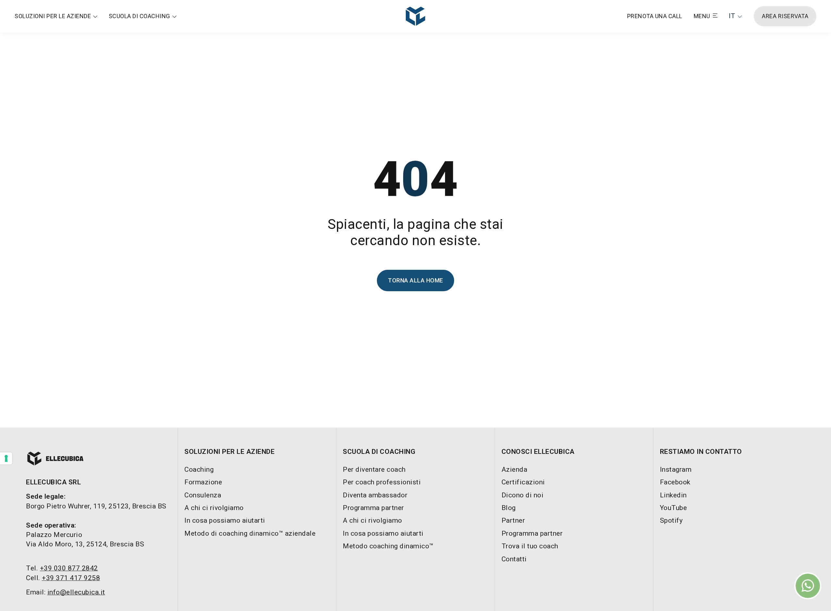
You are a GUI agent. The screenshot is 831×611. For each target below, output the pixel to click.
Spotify (671, 520)
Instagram (676, 469)
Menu (702, 16)
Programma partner (373, 508)
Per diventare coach (374, 469)
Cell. (63, 578)
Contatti (514, 559)
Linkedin (673, 495)
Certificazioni (523, 482)
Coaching (199, 469)
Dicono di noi (523, 495)
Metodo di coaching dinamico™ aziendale (250, 533)
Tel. (62, 568)
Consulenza (202, 495)
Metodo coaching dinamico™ (388, 546)
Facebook (675, 482)
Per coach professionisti (382, 482)
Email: (65, 592)
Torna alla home (415, 280)
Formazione (203, 482)
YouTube (673, 508)
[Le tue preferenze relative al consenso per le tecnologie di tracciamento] (6, 458)
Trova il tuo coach (530, 546)
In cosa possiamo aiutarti (224, 520)
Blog (509, 508)
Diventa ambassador (375, 495)
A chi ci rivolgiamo (214, 508)
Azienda (514, 469)
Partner (513, 520)
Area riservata (785, 16)
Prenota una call (654, 16)
